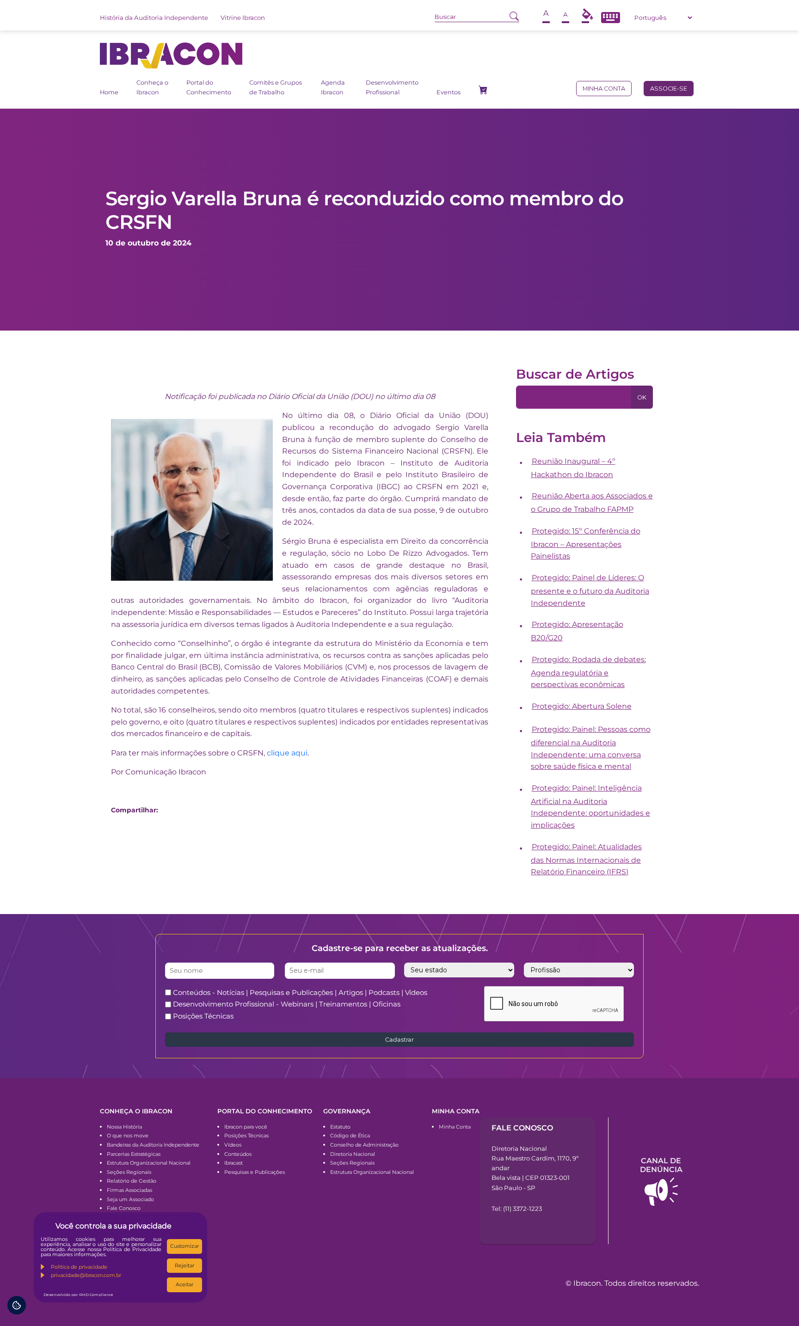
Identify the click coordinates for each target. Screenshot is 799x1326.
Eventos (448, 92)
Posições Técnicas (203, 1016)
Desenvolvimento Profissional (392, 87)
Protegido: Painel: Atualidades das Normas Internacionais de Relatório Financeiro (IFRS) (586, 859)
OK (641, 397)
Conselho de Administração (364, 1145)
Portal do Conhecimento (208, 87)
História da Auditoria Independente (154, 17)
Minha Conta (455, 1126)
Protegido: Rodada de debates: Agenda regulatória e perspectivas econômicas (588, 672)
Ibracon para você (245, 1126)
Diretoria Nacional (352, 1154)
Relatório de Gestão (131, 1181)
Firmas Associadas (129, 1190)
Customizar (184, 1246)
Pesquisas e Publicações (254, 1172)
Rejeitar (184, 1265)
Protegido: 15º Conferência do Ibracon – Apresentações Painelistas (585, 544)
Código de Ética (350, 1135)
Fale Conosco (124, 1208)
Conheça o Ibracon (152, 87)
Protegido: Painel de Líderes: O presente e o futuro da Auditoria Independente (590, 590)
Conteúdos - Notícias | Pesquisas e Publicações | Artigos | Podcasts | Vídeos (300, 992)
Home (109, 92)
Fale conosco (522, 1127)
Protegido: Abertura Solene (582, 706)
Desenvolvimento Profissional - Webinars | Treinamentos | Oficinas (286, 1004)
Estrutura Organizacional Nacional (149, 1163)
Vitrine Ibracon (243, 17)
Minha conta (604, 88)
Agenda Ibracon (333, 87)
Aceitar (184, 1284)
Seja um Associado (130, 1199)
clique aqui (287, 753)
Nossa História (124, 1126)
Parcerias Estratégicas (133, 1154)
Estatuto (340, 1126)
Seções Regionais (129, 1172)
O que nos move (127, 1135)
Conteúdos (238, 1154)
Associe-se (668, 88)
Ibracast (233, 1163)
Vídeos (232, 1145)
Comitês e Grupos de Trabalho (275, 87)
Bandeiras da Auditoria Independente (153, 1145)
